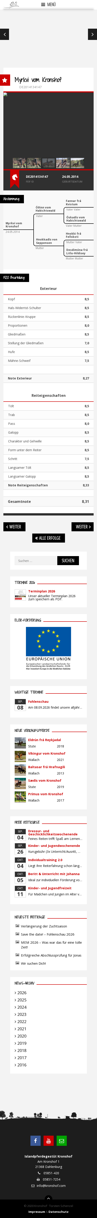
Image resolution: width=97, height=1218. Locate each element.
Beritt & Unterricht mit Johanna (54, 874)
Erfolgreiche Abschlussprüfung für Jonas (51, 955)
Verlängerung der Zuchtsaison (44, 926)
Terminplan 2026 (41, 591)
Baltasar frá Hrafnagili (46, 767)
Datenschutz (58, 1212)
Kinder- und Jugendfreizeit (50, 888)
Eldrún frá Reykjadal (44, 740)
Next (92, 34)
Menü (51, 4)
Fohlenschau (38, 701)
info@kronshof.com (51, 1185)
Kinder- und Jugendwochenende (54, 846)
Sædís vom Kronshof (44, 780)
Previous (4, 34)
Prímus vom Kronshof (45, 794)
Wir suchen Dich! (33, 963)
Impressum (36, 1212)
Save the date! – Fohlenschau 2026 (47, 934)
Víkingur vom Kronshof (46, 753)
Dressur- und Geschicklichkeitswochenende (53, 832)
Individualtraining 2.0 (45, 860)
